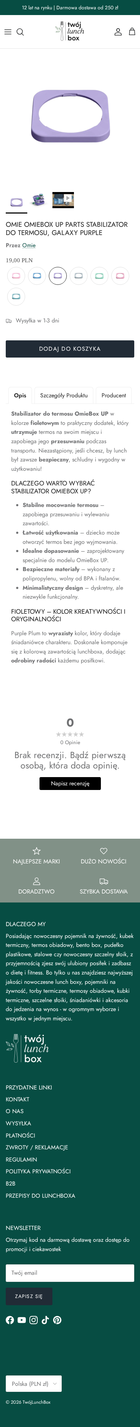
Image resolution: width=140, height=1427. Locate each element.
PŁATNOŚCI (20, 1135)
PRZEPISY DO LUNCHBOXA (40, 1196)
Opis (20, 395)
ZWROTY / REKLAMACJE (37, 1147)
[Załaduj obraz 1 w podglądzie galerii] (70, 118)
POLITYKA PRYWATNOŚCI (38, 1171)
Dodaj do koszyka (70, 349)
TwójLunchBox (36, 1402)
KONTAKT (17, 1099)
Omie (29, 245)
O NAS (15, 1111)
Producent (114, 395)
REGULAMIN (21, 1159)
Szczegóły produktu (64, 395)
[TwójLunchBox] (70, 32)
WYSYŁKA (18, 1123)
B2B (10, 1183)
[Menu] (8, 32)
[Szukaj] (24, 32)
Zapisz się (29, 1296)
